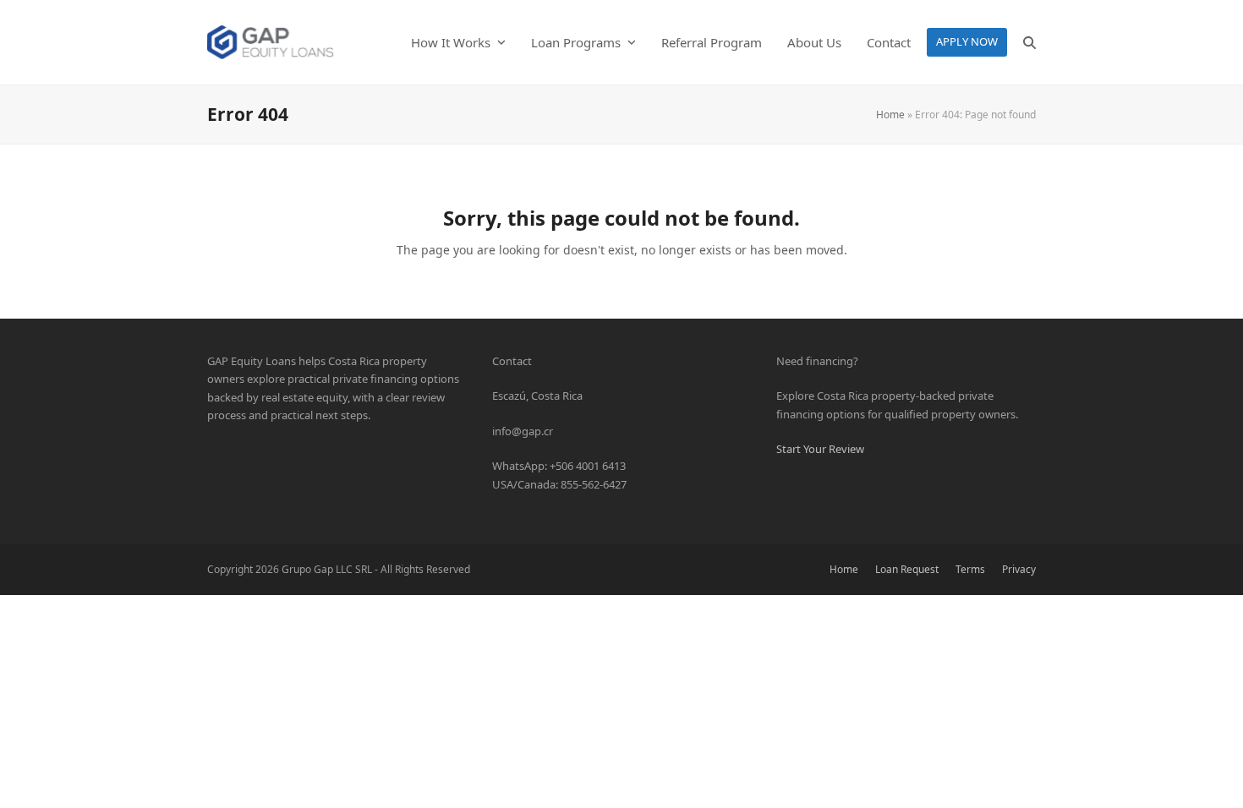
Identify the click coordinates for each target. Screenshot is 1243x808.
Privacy (1019, 569)
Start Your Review (820, 448)
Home (890, 114)
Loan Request (907, 569)
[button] (1029, 42)
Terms (970, 569)
